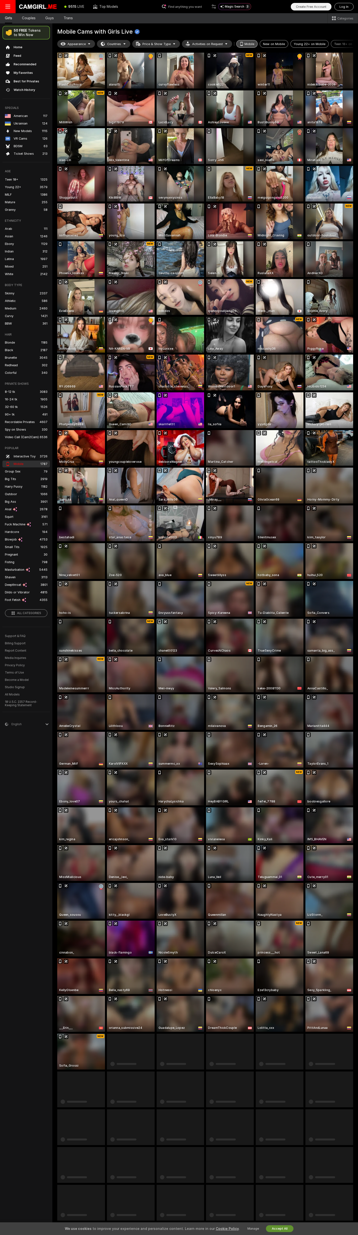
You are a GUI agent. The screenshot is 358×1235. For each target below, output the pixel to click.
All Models (12, 694)
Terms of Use (14, 672)
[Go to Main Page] (38, 6)
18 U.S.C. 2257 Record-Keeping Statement (21, 703)
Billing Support (15, 643)
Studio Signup (15, 687)
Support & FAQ (15, 636)
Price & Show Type (156, 44)
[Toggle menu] (8, 6)
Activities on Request (207, 44)
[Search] (213, 6)
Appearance (76, 44)
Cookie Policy (227, 1229)
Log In (344, 7)
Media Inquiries (15, 658)
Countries (114, 44)
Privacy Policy (15, 665)
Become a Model (17, 680)
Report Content (15, 650)
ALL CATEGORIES (29, 613)
